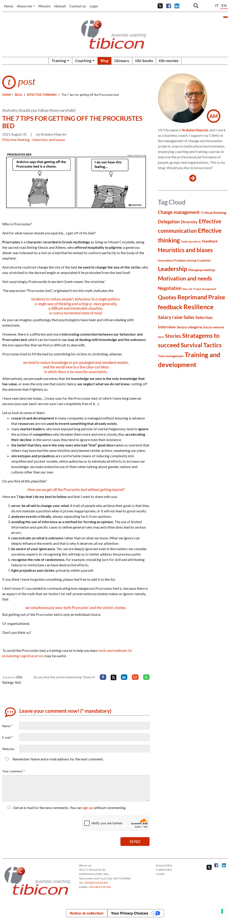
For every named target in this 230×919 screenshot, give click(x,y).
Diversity (189, 221)
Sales (189, 317)
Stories (173, 336)
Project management (204, 288)
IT (217, 5)
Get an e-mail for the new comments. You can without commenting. (69, 807)
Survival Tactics (201, 345)
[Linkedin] (124, 677)
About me (24, 6)
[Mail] (135, 677)
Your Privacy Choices (129, 913)
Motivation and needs (185, 278)
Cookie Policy (164, 869)
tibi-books (144, 60)
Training (59, 60)
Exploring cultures (191, 241)
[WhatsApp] (146, 677)
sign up (87, 807)
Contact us (77, 6)
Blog (104, 60)
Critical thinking (213, 212)
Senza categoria (189, 327)
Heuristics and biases (48, 139)
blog (18, 94)
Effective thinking (42, 94)
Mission (44, 6)
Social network (213, 327)
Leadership (172, 268)
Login (94, 6)
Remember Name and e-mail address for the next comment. (58, 759)
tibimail (60, 6)
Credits (160, 874)
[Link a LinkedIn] (177, 6)
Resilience (199, 307)
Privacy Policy (164, 865)
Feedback (210, 241)
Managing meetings (201, 270)
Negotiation (169, 288)
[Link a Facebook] (168, 6)
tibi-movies (168, 60)
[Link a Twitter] (160, 6)
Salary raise (170, 317)
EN (224, 5)
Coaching (83, 60)
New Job (187, 288)
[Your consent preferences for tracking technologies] (222, 911)
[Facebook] (103, 677)
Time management (171, 356)
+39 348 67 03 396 (99, 887)
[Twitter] (113, 677)
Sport (161, 336)
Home (8, 6)
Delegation (169, 221)
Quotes (167, 297)
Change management (179, 212)
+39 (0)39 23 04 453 (96, 882)
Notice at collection (87, 913)
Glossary (121, 60)
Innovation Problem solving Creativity (184, 260)
